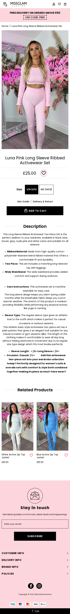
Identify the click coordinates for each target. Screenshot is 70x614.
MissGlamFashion (18, 4)
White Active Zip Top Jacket (13, 456)
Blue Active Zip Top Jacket (47, 456)
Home (5, 26)
